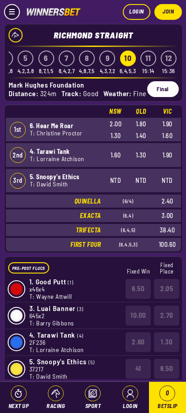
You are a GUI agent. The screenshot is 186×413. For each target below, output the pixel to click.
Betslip (167, 399)
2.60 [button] (138, 342)
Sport (93, 405)
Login (136, 11)
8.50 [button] (166, 368)
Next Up (19, 405)
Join (168, 11)
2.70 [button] (166, 315)
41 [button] (138, 368)
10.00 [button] (138, 315)
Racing (55, 405)
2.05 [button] (166, 288)
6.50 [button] (138, 288)
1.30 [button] (166, 342)
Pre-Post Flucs (28, 268)
